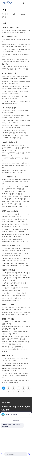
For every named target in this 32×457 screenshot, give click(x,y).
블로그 (23, 14)
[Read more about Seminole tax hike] (18, 391)
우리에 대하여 (6, 14)
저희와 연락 (15, 14)
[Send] (29, 454)
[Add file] (2, 454)
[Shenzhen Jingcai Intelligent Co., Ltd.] (7, 2)
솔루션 (4, 17)
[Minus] (29, 415)
